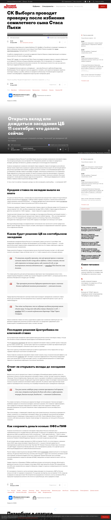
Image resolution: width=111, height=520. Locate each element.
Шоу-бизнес (14, 90)
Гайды (39, 492)
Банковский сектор (45, 490)
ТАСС (30, 56)
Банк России (65, 490)
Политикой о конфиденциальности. (28, 517)
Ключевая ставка (74, 490)
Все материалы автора (26, 42)
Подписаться (68, 1)
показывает (44, 452)
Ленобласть (44, 90)
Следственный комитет (25, 90)
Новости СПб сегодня (21, 492)
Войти (103, 6)
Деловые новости (94, 490)
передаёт (18, 311)
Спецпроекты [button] (48, 6)
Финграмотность (47, 492)
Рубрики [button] (36, 6)
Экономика (31, 490)
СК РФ (40, 47)
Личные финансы (84, 490)
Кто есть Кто (78, 6)
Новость (51, 90)
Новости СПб (58, 90)
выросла (24, 199)
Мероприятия (61, 6)
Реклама (70, 6)
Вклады (19, 490)
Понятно (105, 517)
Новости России (32, 492)
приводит (48, 265)
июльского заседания (18, 342)
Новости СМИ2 (11, 100)
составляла (63, 201)
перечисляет (63, 436)
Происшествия (36, 90)
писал (16, 59)
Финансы (25, 490)
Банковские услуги (56, 490)
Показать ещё (85, 80)
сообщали (21, 356)
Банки (37, 490)
